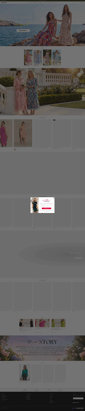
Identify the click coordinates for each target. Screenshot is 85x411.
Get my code (46, 208)
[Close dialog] (53, 197)
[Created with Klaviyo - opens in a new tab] (42, 213)
